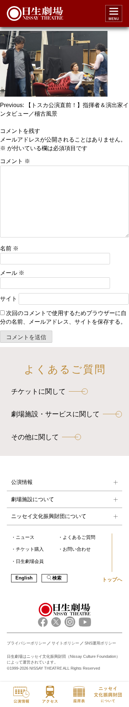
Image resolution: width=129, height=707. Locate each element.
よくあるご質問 (79, 537)
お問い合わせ (77, 549)
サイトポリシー (65, 643)
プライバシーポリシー (26, 643)
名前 (9, 248)
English (24, 578)
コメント (15, 161)
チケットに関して (38, 391)
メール (12, 273)
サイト (8, 299)
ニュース (25, 537)
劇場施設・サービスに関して (55, 414)
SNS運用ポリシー (100, 643)
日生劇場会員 (30, 561)
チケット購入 (30, 549)
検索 (57, 578)
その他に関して (35, 437)
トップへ (112, 579)
